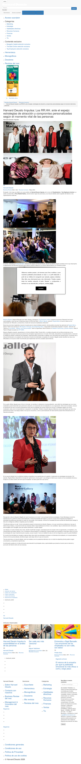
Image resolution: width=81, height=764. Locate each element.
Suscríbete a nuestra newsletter (66, 681)
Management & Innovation (35, 650)
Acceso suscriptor (16, 12)
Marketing (47, 684)
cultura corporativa (9, 594)
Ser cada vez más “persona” (36, 642)
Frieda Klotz (58, 652)
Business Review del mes (12, 697)
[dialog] (41, 280)
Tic (8, 38)
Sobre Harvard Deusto (11, 685)
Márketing (10, 24)
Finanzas (9, 33)
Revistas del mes (12, 63)
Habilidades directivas (13, 29)
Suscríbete (28, 684)
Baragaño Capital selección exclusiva (18, 44)
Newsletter (39, 12)
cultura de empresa (10, 596)
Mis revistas (29, 699)
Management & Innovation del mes (11, 704)
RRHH (6, 589)
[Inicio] (39, 4)
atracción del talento (10, 591)
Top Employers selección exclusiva (18, 49)
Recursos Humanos (13, 31)
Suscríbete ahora (13, 98)
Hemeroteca (7, 12)
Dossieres (9, 59)
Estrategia (10, 26)
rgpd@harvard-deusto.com (68, 715)
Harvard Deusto (8, 188)
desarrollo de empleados (11, 597)
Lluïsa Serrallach (20, 263)
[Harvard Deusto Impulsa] (29, 213)
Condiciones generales (14, 744)
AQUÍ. (51, 283)
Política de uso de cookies (16, 755)
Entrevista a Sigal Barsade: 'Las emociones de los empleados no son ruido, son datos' (66, 644)
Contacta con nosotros (10, 691)
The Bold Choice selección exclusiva (18, 46)
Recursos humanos (23, 190)
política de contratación (11, 592)
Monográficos (10, 55)
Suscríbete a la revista (29, 12)
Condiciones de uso (13, 748)
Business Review (7, 190)
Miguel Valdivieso (34, 648)
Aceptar (41, 288)
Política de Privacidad (14, 751)
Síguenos (6, 709)
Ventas (9, 36)
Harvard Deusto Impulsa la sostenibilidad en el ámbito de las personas (14, 643)
